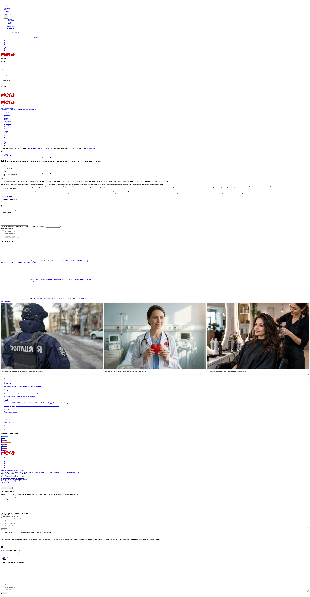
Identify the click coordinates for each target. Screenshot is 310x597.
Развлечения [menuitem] (7, 14)
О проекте (4, 470)
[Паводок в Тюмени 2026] (6, 82)
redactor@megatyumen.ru (17, 478)
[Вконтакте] (4, 40)
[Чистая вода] (15, 82)
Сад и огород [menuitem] (10, 28)
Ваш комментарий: (6, 212)
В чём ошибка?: (5, 569)
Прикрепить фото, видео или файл (15, 513)
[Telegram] (4, 46)
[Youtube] (4, 50)
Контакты (21, 470)
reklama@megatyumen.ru (7, 482)
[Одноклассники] (4, 44)
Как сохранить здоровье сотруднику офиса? (19, 33)
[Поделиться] (2, 595)
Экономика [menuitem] (7, 11)
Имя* (2, 209)
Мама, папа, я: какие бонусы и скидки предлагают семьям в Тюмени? (20, 109)
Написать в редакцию (6, 488)
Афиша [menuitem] (6, 12)
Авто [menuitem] (8, 25)
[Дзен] (4, 42)
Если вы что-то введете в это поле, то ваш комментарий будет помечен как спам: (23, 226)
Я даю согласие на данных (16, 518)
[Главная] (19, 55)
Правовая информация (7, 472)
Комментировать (5, 202)
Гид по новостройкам (13, 32)
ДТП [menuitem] (5, 10)
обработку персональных (20, 518)
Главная (6, 154)
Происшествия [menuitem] (8, 7)
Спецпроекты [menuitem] (7, 31)
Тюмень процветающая (7, 108)
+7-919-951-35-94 (5, 481)
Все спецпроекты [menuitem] (38, 37)
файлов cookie (92, 148)
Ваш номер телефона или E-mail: (10, 495)
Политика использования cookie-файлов (71, 472)
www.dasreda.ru (140, 193)
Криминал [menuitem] (7, 8)
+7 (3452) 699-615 (15, 481)
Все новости (7, 155)
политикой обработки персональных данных (40, 148)
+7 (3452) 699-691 (5, 475)
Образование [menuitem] (10, 20)
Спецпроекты (4, 106)
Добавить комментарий (7, 228)
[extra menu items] (6, 17)
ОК (2, 151)
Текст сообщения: (5, 499)
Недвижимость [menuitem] (11, 26)
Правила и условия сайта (20, 472)
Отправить (3, 529)
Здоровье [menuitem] (9, 19)
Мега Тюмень (8, 196)
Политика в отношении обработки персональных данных (44, 472)
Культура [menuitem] (9, 22)
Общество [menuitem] (6, 5)
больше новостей (5, 301)
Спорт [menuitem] (9, 23)
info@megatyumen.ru (16, 475)
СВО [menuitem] (8, 29)
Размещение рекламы (12, 470)
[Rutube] (5, 48)
